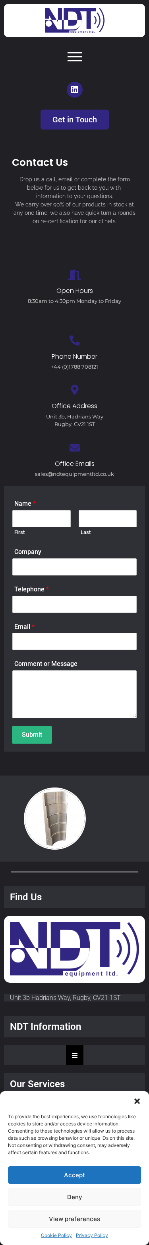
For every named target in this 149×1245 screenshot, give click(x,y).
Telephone (31, 589)
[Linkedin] (75, 90)
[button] (137, 1101)
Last (86, 532)
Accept (74, 1175)
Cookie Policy (56, 1235)
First (19, 532)
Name (25, 503)
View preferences (74, 1219)
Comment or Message (45, 664)
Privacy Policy (92, 1235)
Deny (74, 1197)
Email (24, 626)
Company (27, 552)
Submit (32, 734)
